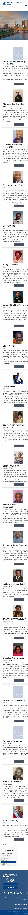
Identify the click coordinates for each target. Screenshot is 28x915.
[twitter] (12, 880)
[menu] (26, 5)
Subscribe (9, 861)
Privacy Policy (18, 913)
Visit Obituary (19, 84)
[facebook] (8, 880)
